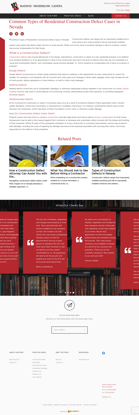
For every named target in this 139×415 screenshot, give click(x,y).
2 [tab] (68, 292)
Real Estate (36, 362)
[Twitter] (16, 34)
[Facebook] (11, 34)
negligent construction (48, 117)
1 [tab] (65, 292)
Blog (91, 16)
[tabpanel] (45, 243)
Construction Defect (29, 114)
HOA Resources (84, 359)
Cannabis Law (36, 371)
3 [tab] (70, 292)
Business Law (36, 374)
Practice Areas (72, 16)
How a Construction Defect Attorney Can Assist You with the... (28, 173)
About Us (59, 359)
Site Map (86, 404)
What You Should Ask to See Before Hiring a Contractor (69, 172)
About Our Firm (48, 16)
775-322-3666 (123, 10)
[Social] (103, 353)
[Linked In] (22, 34)
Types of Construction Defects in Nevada (106, 172)
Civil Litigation (37, 377)
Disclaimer (93, 404)
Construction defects (18, 57)
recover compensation (103, 117)
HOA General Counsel (39, 365)
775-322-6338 (109, 392)
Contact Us (13, 362)
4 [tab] (73, 292)
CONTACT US (120, 16)
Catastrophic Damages (39, 368)
